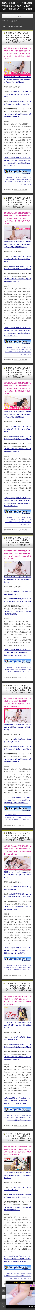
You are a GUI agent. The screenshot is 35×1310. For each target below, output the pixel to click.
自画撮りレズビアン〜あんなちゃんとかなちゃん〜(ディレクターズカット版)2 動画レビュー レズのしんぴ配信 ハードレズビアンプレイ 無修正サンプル (18, 202)
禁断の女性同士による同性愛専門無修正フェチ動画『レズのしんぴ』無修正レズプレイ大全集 (17, 6)
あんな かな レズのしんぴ (20, 189)
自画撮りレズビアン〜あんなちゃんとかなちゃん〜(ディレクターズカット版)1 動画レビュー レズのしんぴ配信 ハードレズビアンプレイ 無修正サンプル (18, 372)
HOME (3, 21)
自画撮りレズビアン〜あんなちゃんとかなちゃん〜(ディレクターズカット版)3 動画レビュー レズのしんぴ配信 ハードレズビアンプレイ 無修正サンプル (18, 37)
